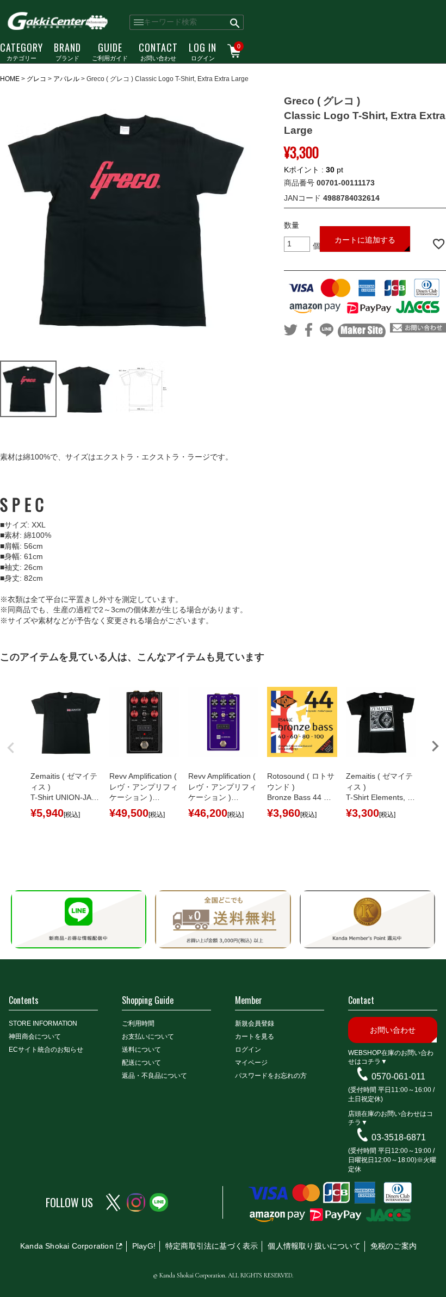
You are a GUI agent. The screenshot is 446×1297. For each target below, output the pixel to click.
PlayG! (144, 1246)
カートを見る (254, 1036)
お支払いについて (148, 1036)
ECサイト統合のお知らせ (46, 1049)
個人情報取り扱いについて (314, 1246)
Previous (11, 748)
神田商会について (35, 1036)
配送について (141, 1062)
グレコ (36, 79)
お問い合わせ (158, 51)
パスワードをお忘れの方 (271, 1075)
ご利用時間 (138, 1023)
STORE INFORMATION (43, 1023)
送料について (141, 1049)
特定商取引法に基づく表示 (211, 1246)
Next (435, 746)
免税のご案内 (393, 1246)
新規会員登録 (254, 1023)
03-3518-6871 (398, 1137)
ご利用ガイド (110, 51)
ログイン (202, 51)
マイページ (251, 1062)
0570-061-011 (398, 1076)
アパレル (66, 79)
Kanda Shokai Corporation (67, 1246)
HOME (10, 79)
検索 (235, 22)
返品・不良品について (154, 1075)
